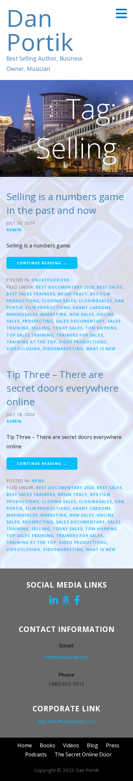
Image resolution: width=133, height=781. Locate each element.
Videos (71, 745)
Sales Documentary (80, 321)
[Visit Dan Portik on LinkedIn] (53, 601)
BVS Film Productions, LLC (66, 721)
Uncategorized (51, 279)
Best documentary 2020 (65, 287)
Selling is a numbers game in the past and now (65, 203)
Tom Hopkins (101, 327)
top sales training (30, 335)
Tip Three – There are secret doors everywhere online (62, 388)
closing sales (59, 300)
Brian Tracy (72, 293)
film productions (48, 307)
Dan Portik (40, 29)
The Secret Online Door (83, 754)
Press (112, 745)
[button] (123, 13)
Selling (40, 327)
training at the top (31, 341)
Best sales (109, 287)
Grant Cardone (92, 307)
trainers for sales (79, 335)
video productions (83, 341)
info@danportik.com (66, 657)
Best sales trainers (30, 293)
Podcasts (36, 754)
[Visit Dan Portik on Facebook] (77, 601)
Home (24, 745)
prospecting (37, 321)
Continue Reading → (42, 262)
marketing (53, 314)
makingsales (22, 314)
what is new (101, 348)
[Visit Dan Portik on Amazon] (66, 601)
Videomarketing (63, 348)
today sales (68, 327)
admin (14, 229)
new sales (81, 314)
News (38, 480)
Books (47, 745)
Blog (92, 745)
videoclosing (23, 348)
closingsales (95, 300)
